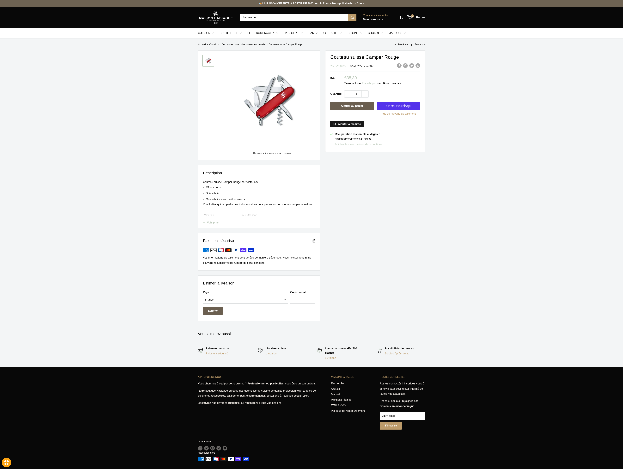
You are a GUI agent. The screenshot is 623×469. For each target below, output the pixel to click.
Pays (206, 292)
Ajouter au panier (352, 105)
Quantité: (336, 93)
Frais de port (369, 83)
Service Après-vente (397, 353)
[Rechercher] (352, 17)
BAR (311, 32)
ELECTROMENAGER (261, 32)
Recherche (337, 383)
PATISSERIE (291, 32)
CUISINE (353, 32)
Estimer (213, 310)
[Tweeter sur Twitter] (411, 65)
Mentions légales (341, 399)
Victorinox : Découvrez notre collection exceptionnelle (237, 44)
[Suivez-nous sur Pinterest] (218, 448)
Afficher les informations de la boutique (358, 144)
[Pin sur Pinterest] (405, 65)
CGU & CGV (338, 405)
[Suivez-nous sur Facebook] (200, 448)
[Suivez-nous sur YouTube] (225, 448)
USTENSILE (330, 32)
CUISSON (204, 32)
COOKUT (373, 32)
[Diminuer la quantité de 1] (347, 94)
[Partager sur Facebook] (399, 65)
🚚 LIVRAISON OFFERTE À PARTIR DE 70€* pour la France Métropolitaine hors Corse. (311, 3)
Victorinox (338, 65)
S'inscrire (391, 425)
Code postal (298, 292)
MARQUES (395, 32)
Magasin (336, 394)
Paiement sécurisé (217, 353)
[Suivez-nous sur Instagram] (212, 448)
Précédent (402, 44)
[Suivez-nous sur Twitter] (206, 448)
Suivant (419, 44)
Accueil (202, 44)
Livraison (270, 353)
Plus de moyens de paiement (398, 113)
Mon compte (372, 19)
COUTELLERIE (229, 32)
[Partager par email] (417, 65)
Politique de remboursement (348, 410)
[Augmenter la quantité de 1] (365, 94)
